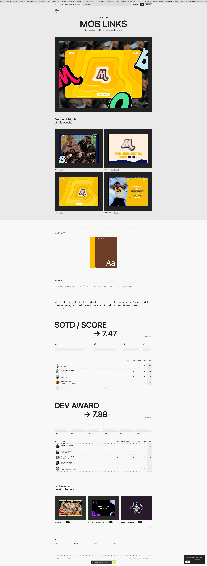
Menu (56, 169)
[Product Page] (128, 191)
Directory (66, 4)
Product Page (107, 212)
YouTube (143, 558)
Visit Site (114, 562)
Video (94, 286)
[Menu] (79, 148)
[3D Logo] (128, 148)
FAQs (115, 543)
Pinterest (151, 558)
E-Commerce (59, 286)
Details (106, 562)
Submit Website (148, 4)
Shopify (123, 286)
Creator (96, 562)
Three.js (117, 286)
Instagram (127, 558)
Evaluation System (148, 336)
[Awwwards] (56, 4)
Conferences (96, 545)
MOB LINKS (103, 23)
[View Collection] (70, 508)
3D (100, 286)
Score (109, 562)
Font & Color (101, 562)
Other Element (115, 169)
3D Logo (106, 169)
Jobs (75, 4)
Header (61, 212)
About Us (115, 545)
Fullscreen (88, 286)
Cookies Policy (57, 558)
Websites (56, 543)
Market (78, 4)
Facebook (139, 558)
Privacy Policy (68, 558)
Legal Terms (63, 558)
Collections (56, 545)
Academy (71, 4)
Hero (56, 212)
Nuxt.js (130, 286)
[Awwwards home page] (92, 562)
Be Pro (142, 4)
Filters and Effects (108, 286)
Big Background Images (70, 286)
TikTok (147, 558)
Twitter (135, 558)
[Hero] (79, 191)
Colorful (80, 286)
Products (116, 212)
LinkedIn (131, 558)
